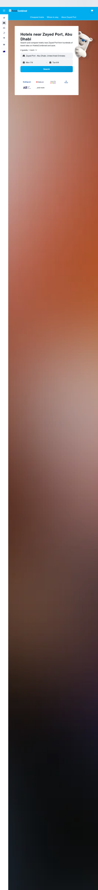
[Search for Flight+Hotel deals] (4, 33)
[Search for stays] (4, 22)
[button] (4, 10)
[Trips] (4, 44)
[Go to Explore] (4, 38)
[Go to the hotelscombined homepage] (18, 10)
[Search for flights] (4, 17)
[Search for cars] (4, 27)
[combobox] (28, 50)
